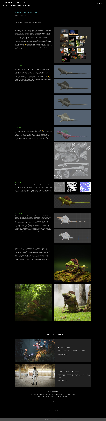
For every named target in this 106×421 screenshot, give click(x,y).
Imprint (49, 410)
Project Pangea (14, 3)
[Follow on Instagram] (95, 3)
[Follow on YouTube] (99, 3)
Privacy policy (55, 410)
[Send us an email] (97, 3)
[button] (102, 3)
